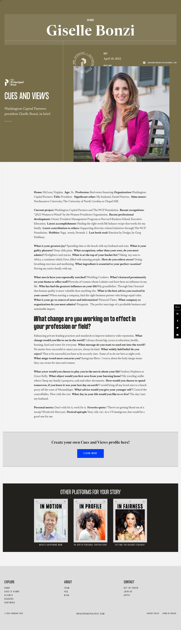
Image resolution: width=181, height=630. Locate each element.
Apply (127, 595)
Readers (9, 599)
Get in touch (131, 588)
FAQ (66, 591)
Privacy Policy (153, 613)
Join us (128, 591)
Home (7, 588)
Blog (67, 595)
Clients (9, 595)
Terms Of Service (169, 613)
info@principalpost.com (90, 614)
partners (10, 602)
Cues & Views (12, 591)
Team (67, 588)
